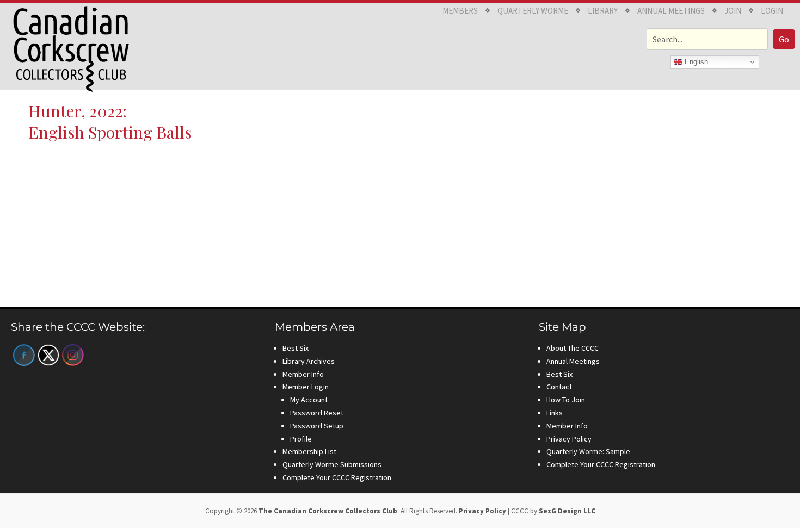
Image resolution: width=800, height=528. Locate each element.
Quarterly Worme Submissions (331, 464)
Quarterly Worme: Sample (588, 451)
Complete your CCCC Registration (336, 477)
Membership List (309, 451)
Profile (301, 439)
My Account (309, 400)
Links (554, 413)
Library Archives (308, 361)
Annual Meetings (671, 10)
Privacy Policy (569, 439)
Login (772, 10)
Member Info (303, 374)
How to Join (565, 400)
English (695, 62)
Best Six (295, 348)
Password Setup (316, 426)
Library (603, 10)
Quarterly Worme (532, 10)
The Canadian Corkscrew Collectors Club (328, 510)
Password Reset (316, 413)
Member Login (305, 387)
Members (460, 10)
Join (732, 10)
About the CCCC (572, 348)
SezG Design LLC (567, 510)
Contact (559, 387)
